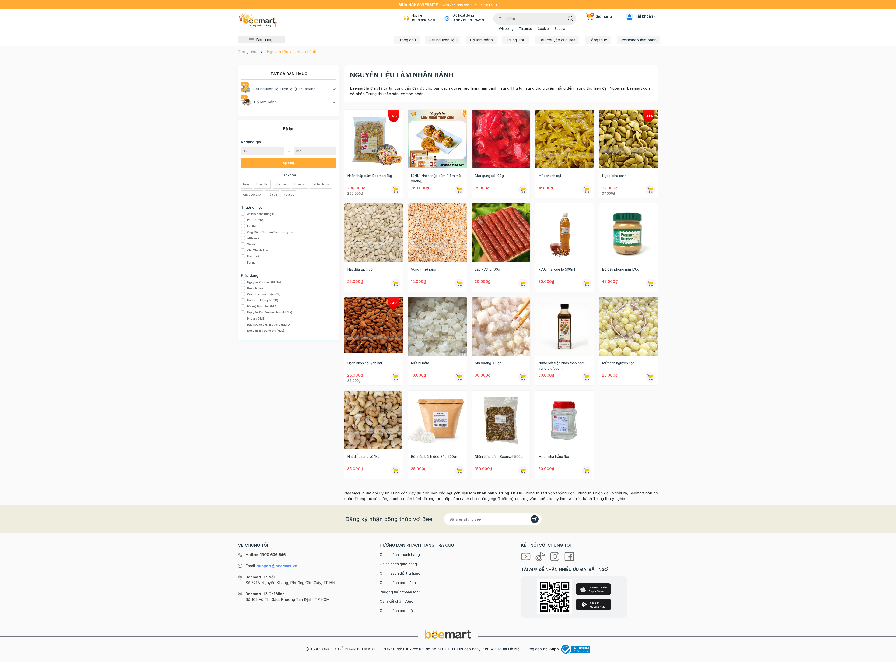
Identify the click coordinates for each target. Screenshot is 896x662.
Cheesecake (252, 194)
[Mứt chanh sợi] (565, 139)
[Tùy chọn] (395, 189)
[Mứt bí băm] (437, 326)
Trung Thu (515, 40)
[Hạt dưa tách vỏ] (373, 232)
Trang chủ (407, 40)
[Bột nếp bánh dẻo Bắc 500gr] (437, 420)
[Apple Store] (593, 589)
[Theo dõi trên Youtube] (526, 556)
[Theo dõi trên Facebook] (569, 556)
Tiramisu (525, 29)
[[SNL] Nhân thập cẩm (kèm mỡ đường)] (437, 139)
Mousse (288, 194)
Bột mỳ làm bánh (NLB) (262, 306)
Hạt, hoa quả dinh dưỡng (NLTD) (269, 324)
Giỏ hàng (601, 16)
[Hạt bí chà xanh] (628, 139)
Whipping (506, 29)
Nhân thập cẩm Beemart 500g (499, 456)
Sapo (554, 649)
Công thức (598, 40)
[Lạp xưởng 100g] (501, 232)
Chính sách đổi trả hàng (400, 573)
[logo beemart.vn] (448, 634)
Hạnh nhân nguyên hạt (364, 363)
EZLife (251, 226)
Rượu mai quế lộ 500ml (556, 269)
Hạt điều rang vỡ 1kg (363, 456)
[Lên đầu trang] (887, 657)
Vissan (251, 244)
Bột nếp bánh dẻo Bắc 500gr (434, 456)
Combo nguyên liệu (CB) (263, 294)
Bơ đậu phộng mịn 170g (620, 269)
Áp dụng (289, 163)
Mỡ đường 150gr (488, 363)
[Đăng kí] (534, 519)
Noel (246, 184)
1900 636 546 (423, 20)
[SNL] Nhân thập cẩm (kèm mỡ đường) (436, 178)
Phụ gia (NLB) (256, 318)
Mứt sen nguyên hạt (618, 363)
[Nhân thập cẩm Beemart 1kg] (373, 139)
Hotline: (265, 554)
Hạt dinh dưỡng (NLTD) (262, 300)
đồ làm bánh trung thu (261, 214)
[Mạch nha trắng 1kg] (565, 420)
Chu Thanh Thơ (257, 250)
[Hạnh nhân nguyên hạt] (373, 326)
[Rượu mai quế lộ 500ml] (565, 232)
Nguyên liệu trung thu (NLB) (265, 330)
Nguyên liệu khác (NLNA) (264, 282)
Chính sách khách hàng (400, 554)
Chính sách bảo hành (398, 582)
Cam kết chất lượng (396, 601)
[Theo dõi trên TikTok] (541, 556)
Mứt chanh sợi (549, 175)
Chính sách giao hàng (398, 564)
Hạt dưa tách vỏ (360, 269)
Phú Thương (255, 220)
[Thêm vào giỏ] (523, 189)
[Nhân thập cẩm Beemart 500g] (501, 420)
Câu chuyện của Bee (557, 40)
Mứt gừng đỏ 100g (489, 175)
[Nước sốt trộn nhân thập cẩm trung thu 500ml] (565, 326)
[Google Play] (593, 604)
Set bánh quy (321, 184)
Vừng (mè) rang (423, 269)
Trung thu (262, 184)
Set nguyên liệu (443, 40)
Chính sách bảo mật (397, 610)
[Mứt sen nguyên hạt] (628, 326)
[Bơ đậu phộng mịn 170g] (628, 232)
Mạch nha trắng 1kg (553, 456)
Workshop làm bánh (638, 40)
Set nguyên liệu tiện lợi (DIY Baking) (285, 89)
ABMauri (253, 238)
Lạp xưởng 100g (487, 269)
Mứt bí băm (420, 363)
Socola (559, 29)
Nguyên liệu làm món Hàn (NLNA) (269, 312)
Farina (251, 262)
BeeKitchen (255, 288)
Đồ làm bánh (481, 40)
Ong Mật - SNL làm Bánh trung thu (270, 232)
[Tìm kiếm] (570, 18)
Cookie (543, 29)
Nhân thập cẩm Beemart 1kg (369, 175)
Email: (271, 565)
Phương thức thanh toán (400, 592)
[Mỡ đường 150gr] (501, 326)
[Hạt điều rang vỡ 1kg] (373, 420)
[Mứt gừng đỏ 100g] (501, 139)
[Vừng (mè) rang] (437, 232)
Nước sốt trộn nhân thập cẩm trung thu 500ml (561, 365)
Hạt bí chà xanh (614, 175)
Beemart (253, 256)
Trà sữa (272, 194)
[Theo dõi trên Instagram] (555, 556)
